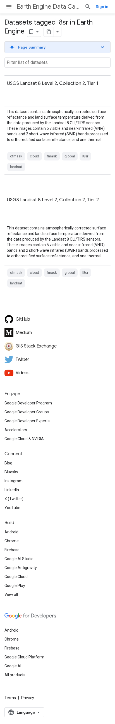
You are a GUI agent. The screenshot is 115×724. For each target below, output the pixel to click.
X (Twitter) (13, 499)
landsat (16, 167)
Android (11, 532)
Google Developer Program (28, 403)
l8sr (85, 156)
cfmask (16, 156)
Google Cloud (16, 576)
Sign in (102, 6)
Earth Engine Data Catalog (48, 6)
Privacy (27, 698)
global (69, 156)
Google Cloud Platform (24, 657)
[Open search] (88, 6)
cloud (34, 156)
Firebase (12, 550)
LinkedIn (11, 490)
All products (14, 675)
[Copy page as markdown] (49, 32)
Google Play (14, 585)
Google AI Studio (18, 559)
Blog (8, 463)
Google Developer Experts (27, 421)
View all (11, 594)
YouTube (12, 507)
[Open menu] (9, 6)
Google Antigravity (20, 567)
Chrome (11, 541)
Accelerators (15, 430)
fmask (52, 156)
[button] (57, 47)
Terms (10, 698)
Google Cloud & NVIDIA (24, 439)
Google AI (12, 666)
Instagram (13, 481)
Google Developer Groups (26, 412)
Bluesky (11, 472)
